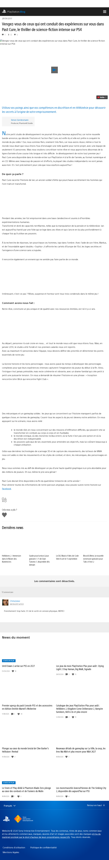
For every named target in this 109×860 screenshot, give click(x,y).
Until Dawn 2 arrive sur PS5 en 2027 (18, 665)
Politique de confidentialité (43, 847)
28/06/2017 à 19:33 (17, 604)
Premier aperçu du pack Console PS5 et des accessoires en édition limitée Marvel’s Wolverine (27, 707)
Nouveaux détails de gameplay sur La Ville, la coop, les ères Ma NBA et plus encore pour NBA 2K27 (81, 750)
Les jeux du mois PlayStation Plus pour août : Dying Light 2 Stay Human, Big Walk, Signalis (80, 667)
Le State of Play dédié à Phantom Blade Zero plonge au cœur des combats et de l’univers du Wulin (26, 789)
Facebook (6, 488)
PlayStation (16, 11)
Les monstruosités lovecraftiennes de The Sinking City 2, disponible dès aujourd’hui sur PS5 (81, 789)
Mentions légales (11, 852)
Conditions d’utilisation (14, 847)
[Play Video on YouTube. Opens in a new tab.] (102, 97)
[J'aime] (13, 671)
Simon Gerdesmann (19, 120)
